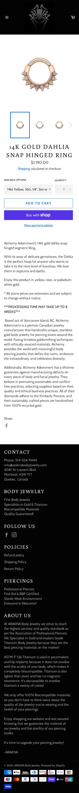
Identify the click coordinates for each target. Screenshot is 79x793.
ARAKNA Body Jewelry (27, 765)
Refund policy (14, 555)
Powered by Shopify (53, 765)
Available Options (15, 179)
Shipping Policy (15, 562)
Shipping (24, 169)
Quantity (60, 180)
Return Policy (14, 569)
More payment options (38, 225)
